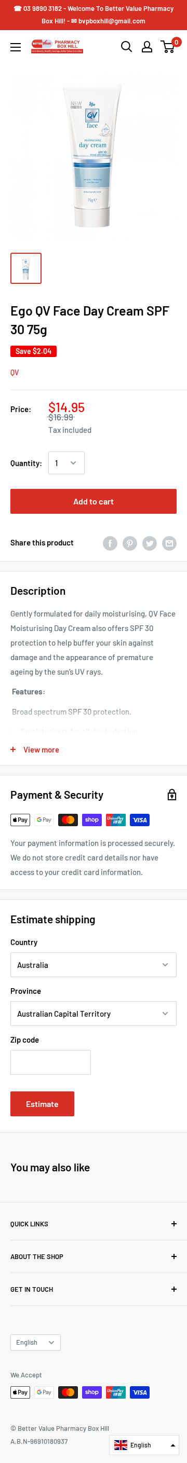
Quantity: (26, 463)
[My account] (147, 46)
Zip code (24, 1039)
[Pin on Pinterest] (130, 542)
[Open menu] (15, 47)
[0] (168, 46)
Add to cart (93, 501)
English (26, 1342)
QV (14, 372)
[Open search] (126, 46)
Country (23, 942)
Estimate (42, 1104)
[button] (144, 1445)
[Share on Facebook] (110, 542)
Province (25, 990)
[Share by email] (169, 542)
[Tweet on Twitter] (149, 542)
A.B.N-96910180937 (39, 1441)
